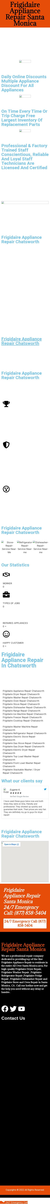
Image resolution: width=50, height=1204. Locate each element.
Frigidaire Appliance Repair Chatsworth (21, 341)
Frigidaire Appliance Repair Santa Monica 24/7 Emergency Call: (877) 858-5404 (24, 901)
